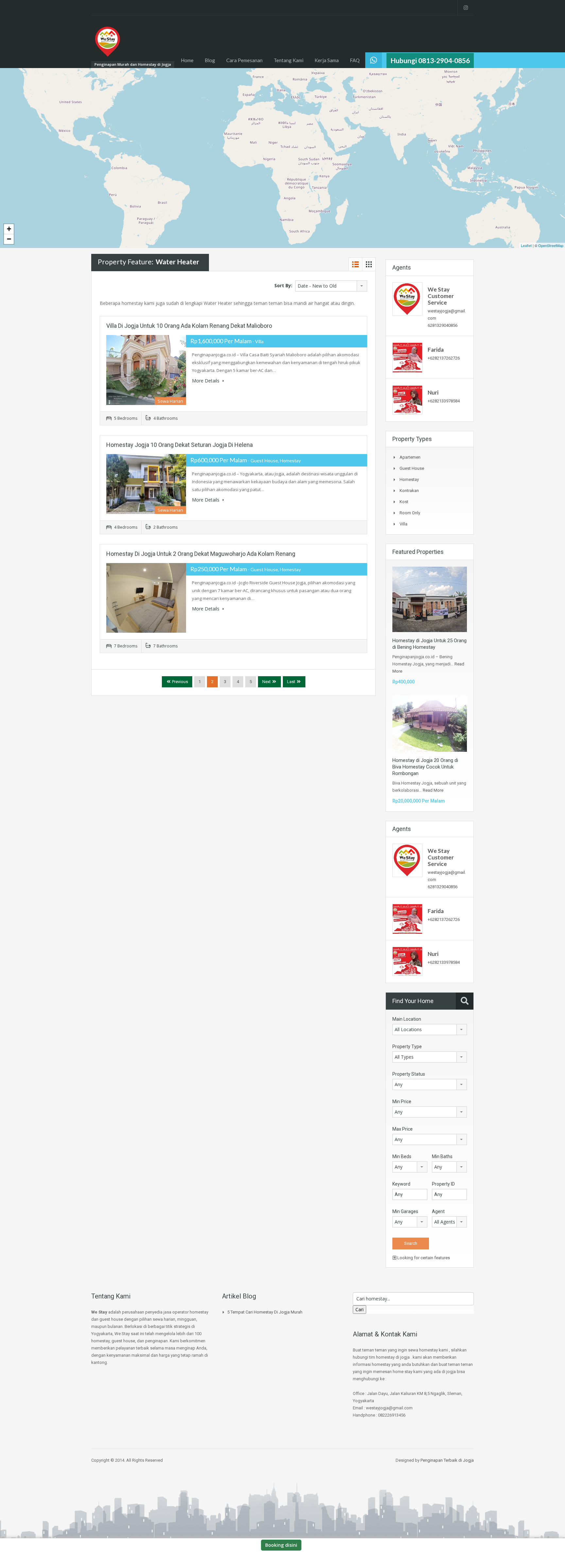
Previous (179, 681)
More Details (206, 381)
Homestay (409, 479)
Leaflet (526, 245)
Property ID (443, 1184)
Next (266, 681)
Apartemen (410, 457)
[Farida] (407, 357)
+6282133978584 (444, 400)
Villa (403, 523)
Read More (433, 790)
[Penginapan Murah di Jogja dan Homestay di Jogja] (107, 44)
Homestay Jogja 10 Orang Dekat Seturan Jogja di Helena (179, 444)
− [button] (9, 239)
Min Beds (401, 1156)
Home (187, 60)
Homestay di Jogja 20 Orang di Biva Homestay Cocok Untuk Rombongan (425, 766)
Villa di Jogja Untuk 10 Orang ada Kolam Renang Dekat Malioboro (189, 325)
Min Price (401, 1101)
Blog (210, 60)
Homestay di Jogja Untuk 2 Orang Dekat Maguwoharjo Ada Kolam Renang (200, 553)
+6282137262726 (444, 358)
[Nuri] (407, 399)
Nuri (433, 392)
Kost (404, 501)
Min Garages (405, 1211)
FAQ (355, 60)
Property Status (408, 1074)
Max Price (402, 1129)
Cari (359, 1309)
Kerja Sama (327, 60)
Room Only (410, 512)
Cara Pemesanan (244, 60)
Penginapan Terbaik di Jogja (447, 1460)
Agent (438, 1211)
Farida (436, 349)
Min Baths (442, 1156)
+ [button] (9, 229)
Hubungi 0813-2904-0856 (430, 60)
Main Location (406, 1019)
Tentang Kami (288, 60)
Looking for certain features (423, 1257)
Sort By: (283, 285)
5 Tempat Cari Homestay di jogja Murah (264, 1312)
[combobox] (331, 285)
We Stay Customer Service (441, 296)
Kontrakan (409, 490)
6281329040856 (442, 325)
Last (291, 681)
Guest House (412, 468)
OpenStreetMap (550, 245)
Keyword (401, 1184)
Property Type (407, 1046)
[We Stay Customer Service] (407, 298)
